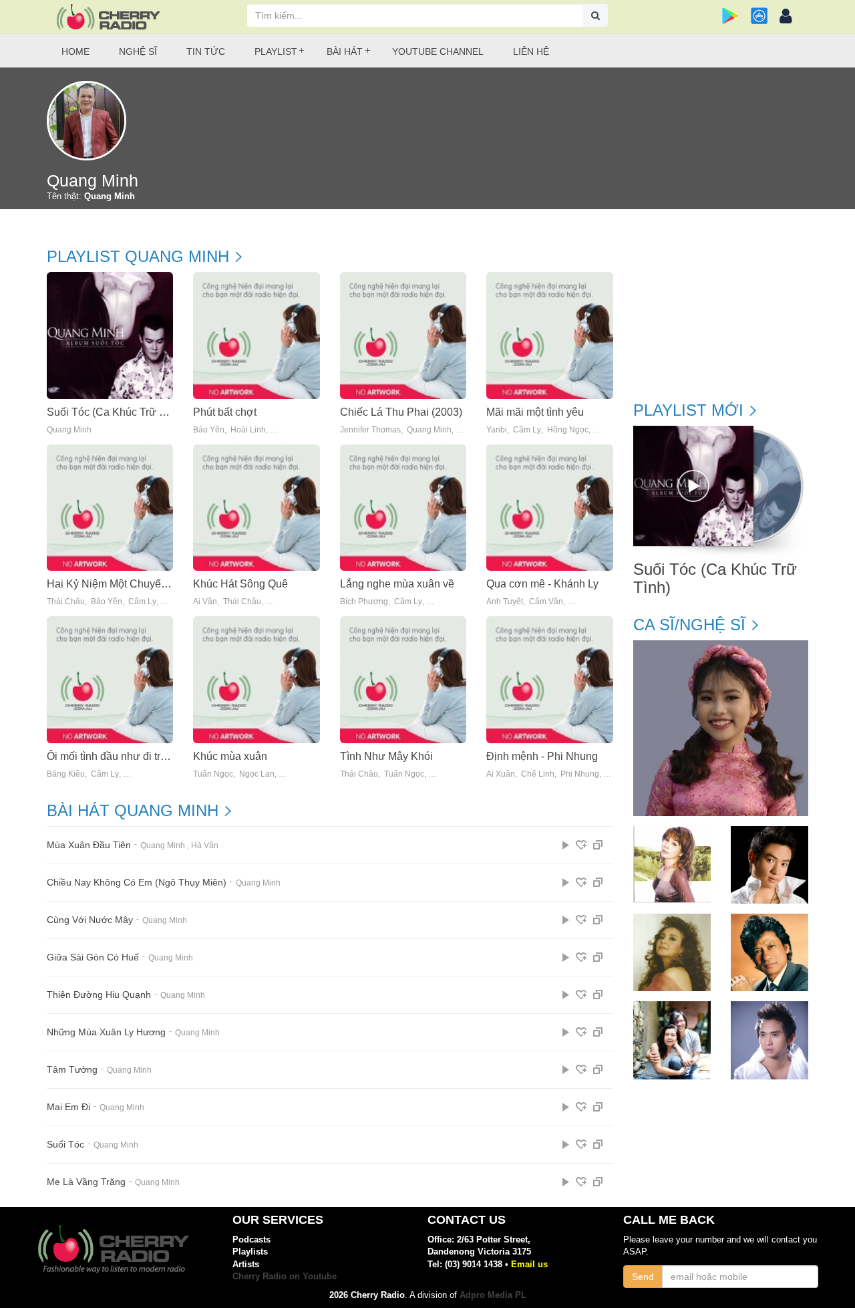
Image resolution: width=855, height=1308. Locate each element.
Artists (245, 1264)
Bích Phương (364, 602)
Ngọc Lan (257, 774)
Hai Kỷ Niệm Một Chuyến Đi (113, 584)
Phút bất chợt (224, 412)
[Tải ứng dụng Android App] (730, 15)
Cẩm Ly (527, 430)
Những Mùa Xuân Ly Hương (106, 1032)
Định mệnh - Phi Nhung (542, 756)
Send (643, 1276)
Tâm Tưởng (72, 1070)
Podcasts (251, 1239)
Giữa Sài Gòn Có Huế (93, 957)
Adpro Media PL (493, 1295)
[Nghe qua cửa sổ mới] (598, 844)
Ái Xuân (500, 774)
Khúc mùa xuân (230, 756)
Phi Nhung (579, 774)
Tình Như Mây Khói (386, 756)
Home (75, 51)
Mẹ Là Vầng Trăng (86, 1182)
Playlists (250, 1252)
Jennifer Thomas (370, 430)
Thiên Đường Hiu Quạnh (99, 995)
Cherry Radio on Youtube (284, 1276)
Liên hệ (531, 51)
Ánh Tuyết (504, 602)
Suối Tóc (65, 1145)
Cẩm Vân (546, 602)
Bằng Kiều (66, 774)
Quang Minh (69, 430)
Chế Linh (537, 774)
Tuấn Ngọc (213, 774)
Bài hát (345, 51)
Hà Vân (204, 845)
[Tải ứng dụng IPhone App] (759, 15)
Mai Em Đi (68, 1107)
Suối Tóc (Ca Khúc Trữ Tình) (115, 412)
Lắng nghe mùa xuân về (397, 584)
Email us (529, 1264)
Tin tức (205, 51)
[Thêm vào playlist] (581, 844)
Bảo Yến (208, 430)
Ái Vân (205, 602)
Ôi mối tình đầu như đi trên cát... (122, 756)
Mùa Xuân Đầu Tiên (89, 845)
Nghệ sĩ (138, 51)
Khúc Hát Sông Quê (240, 584)
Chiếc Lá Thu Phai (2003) (401, 412)
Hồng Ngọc (567, 430)
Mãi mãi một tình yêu (535, 412)
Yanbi (496, 430)
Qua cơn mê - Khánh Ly (542, 584)
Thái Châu (66, 602)
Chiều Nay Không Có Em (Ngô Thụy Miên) (136, 883)
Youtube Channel (438, 51)
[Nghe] (565, 844)
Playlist (275, 51)
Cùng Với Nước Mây (90, 920)
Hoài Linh (248, 430)
